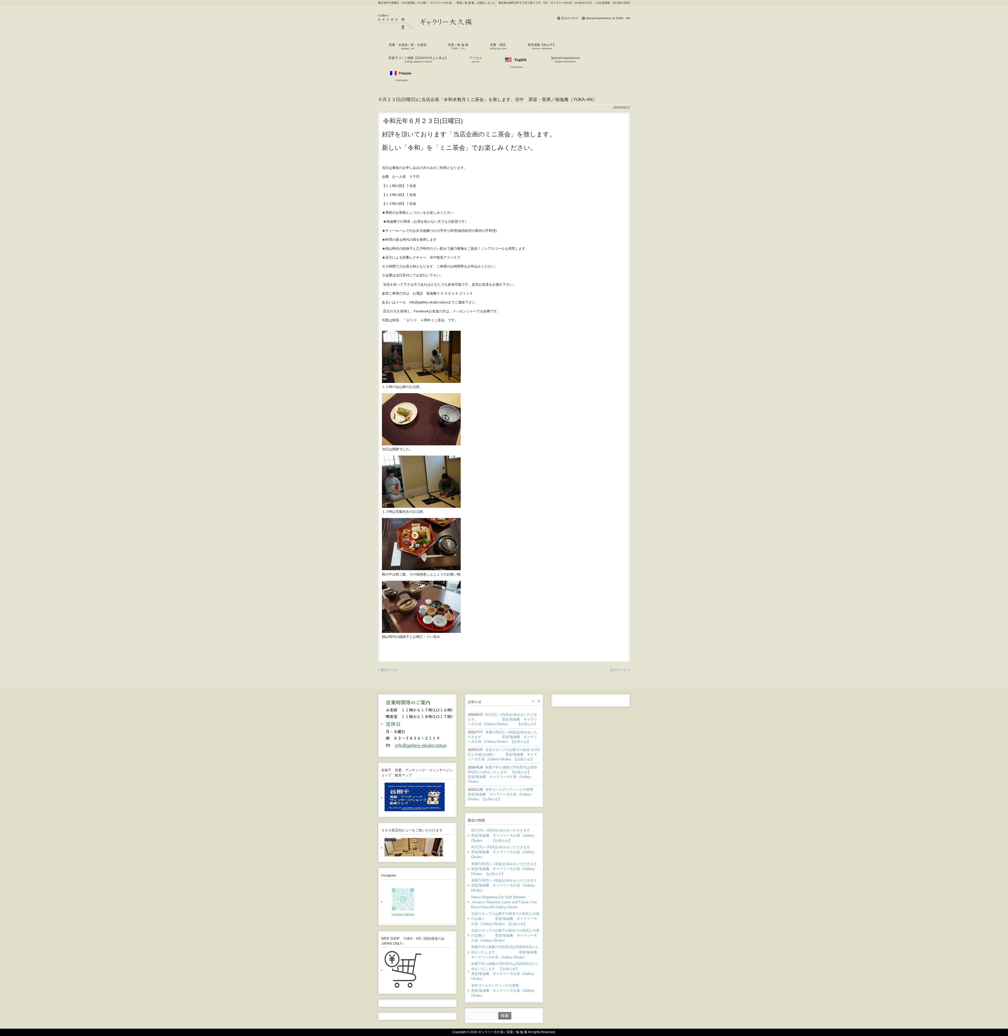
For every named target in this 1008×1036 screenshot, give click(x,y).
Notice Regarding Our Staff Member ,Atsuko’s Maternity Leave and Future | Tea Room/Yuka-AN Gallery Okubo (504, 902)
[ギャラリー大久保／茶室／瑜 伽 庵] (425, 28)
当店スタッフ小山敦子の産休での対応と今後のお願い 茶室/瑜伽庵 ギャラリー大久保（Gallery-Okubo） (505, 935)
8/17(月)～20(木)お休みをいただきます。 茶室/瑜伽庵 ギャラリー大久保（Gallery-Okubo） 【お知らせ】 (505, 835)
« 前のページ (388, 670)
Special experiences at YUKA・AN (608, 18)
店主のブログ (570, 18)
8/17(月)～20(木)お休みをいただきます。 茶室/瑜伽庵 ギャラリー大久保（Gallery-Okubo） (505, 852)
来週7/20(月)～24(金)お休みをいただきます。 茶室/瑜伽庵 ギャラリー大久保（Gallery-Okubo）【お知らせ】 (505, 869)
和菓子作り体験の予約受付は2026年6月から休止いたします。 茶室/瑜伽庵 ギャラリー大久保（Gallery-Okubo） (505, 952)
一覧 (537, 701)
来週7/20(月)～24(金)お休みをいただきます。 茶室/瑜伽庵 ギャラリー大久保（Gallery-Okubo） (505, 885)
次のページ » (620, 670)
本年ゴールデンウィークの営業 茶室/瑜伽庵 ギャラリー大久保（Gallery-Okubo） (505, 990)
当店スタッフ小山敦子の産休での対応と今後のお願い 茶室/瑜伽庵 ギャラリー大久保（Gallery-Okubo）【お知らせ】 (505, 919)
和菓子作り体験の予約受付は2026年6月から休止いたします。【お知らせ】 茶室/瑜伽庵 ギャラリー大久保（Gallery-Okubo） (505, 971)
